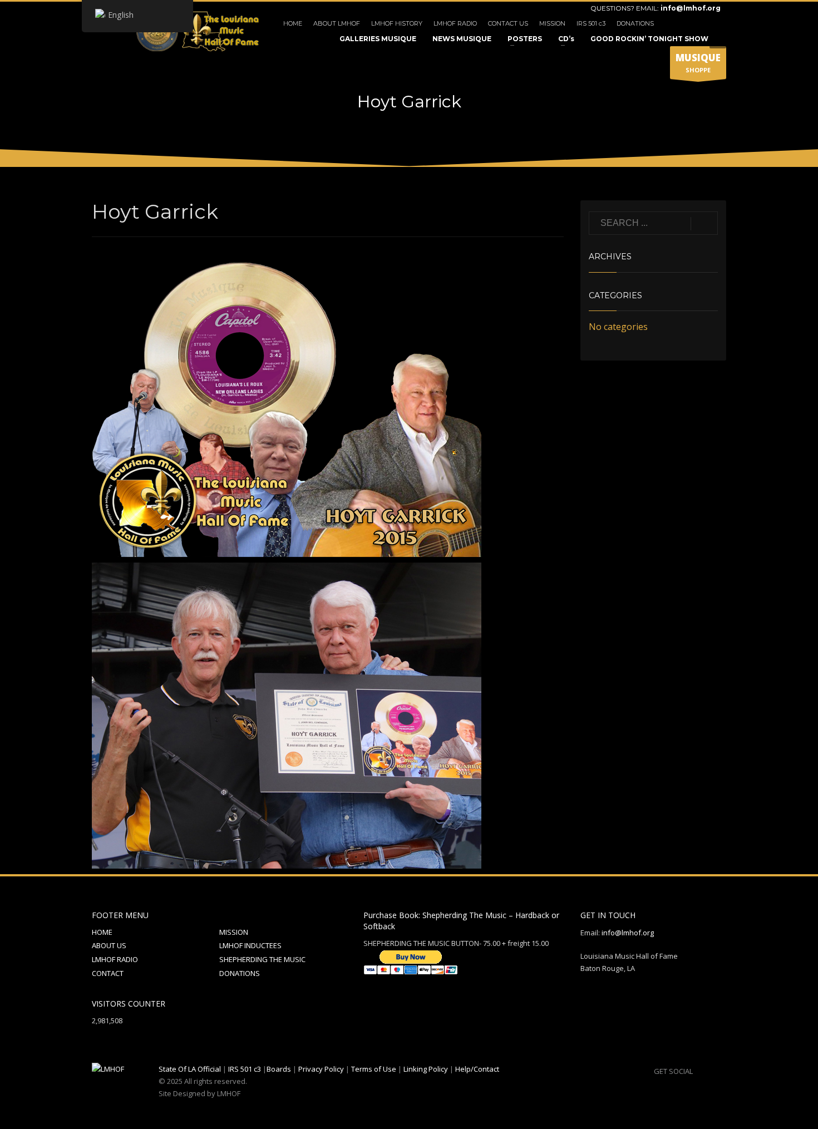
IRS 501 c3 (590, 23)
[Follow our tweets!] (717, 1071)
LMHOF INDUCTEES (250, 945)
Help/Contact (477, 1069)
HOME (292, 23)
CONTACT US (508, 23)
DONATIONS (635, 23)
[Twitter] (695, 23)
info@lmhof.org (691, 8)
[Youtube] (712, 23)
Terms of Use (373, 1069)
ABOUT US (109, 945)
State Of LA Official (190, 1069)
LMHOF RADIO (455, 23)
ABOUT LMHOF (336, 23)
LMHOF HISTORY (396, 23)
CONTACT (108, 973)
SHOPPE (698, 62)
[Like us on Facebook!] (701, 1071)
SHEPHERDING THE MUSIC (262, 959)
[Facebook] (679, 23)
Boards (279, 1069)
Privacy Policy (321, 1069)
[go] (704, 223)
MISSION (552, 23)
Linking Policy (425, 1069)
